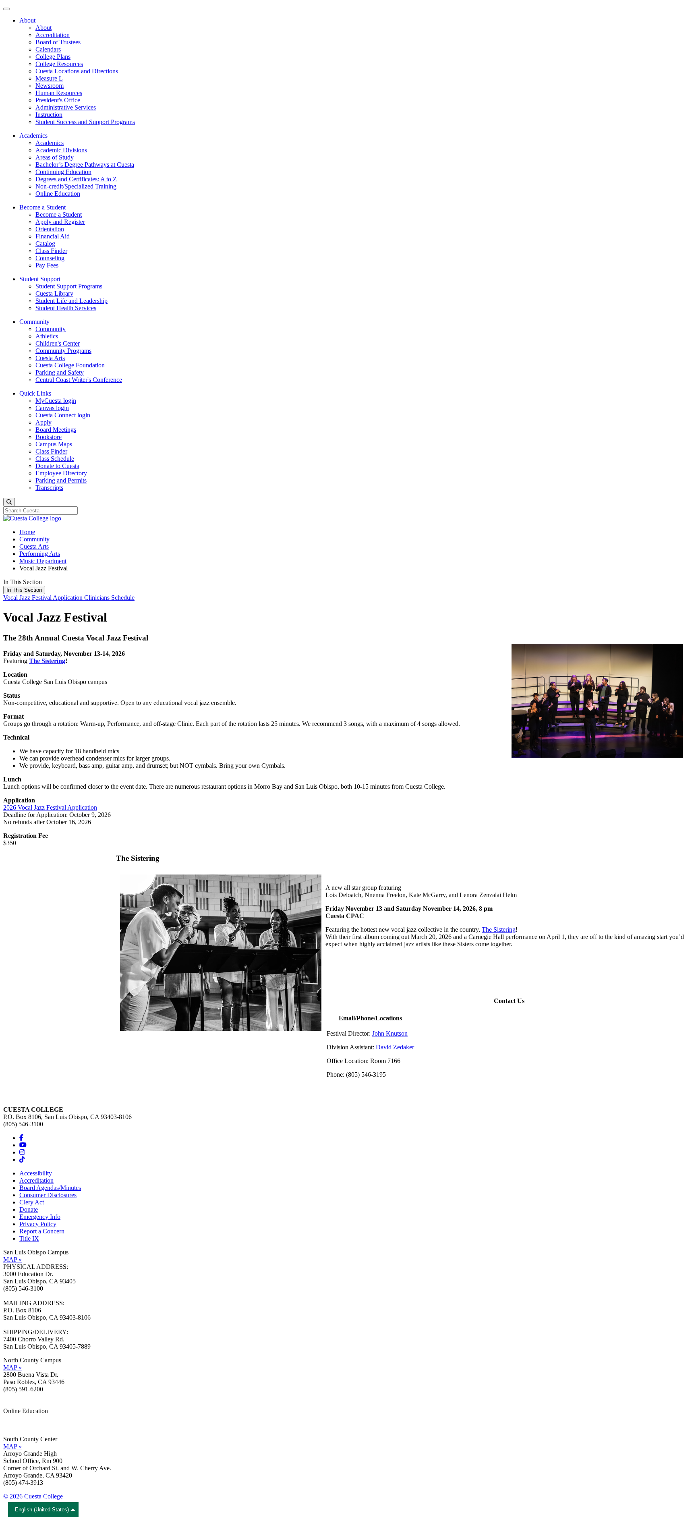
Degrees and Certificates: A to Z (76, 179)
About (43, 27)
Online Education (57, 193)
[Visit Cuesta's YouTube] (23, 1145)
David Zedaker (395, 1047)
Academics (49, 142)
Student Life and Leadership (71, 300)
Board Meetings (55, 429)
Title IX (29, 1238)
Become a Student (58, 214)
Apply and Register (60, 221)
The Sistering (47, 660)
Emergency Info (39, 1216)
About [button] (27, 20)
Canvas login (52, 407)
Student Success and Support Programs (85, 121)
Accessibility (35, 1173)
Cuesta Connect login (62, 415)
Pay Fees (46, 265)
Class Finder (51, 250)
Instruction (48, 114)
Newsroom (49, 85)
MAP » (12, 1259)
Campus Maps (53, 444)
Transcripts (49, 487)
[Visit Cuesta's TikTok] (22, 1159)
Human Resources (58, 92)
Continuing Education (63, 171)
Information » (20, 1418)
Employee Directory (61, 473)
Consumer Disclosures (48, 1195)
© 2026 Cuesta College (33, 1496)
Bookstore (48, 436)
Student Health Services (65, 308)
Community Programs (63, 350)
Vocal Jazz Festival (28, 597)
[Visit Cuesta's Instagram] (22, 1152)
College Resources (59, 63)
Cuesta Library (54, 293)
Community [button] (34, 321)
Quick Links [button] (35, 393)
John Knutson (390, 1033)
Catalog (45, 243)
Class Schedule (54, 458)
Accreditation (52, 34)
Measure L (49, 78)
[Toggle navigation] (6, 9)
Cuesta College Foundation (70, 365)
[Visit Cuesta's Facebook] (21, 1137)
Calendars (48, 49)
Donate (28, 1209)
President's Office (57, 100)
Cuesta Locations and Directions (76, 71)
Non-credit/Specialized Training (75, 186)
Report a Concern (41, 1231)
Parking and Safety (59, 372)
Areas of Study (54, 157)
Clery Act (31, 1202)
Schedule (123, 597)
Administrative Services (65, 107)
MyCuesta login (55, 400)
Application (68, 597)
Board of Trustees (58, 42)
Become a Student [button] (42, 207)
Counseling (49, 258)
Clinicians (97, 597)
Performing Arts (39, 553)
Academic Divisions (61, 150)
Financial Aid (52, 236)
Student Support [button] (39, 279)
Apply (43, 422)
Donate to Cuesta (57, 465)
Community (50, 328)
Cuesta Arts (50, 357)
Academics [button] (33, 135)
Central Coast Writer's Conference (78, 379)
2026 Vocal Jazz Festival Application (50, 807)
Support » (15, 1425)
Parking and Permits (61, 480)
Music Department (42, 560)
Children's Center (57, 343)
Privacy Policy (37, 1224)
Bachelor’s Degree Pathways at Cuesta (84, 164)
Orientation (49, 229)
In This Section (24, 590)
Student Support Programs (68, 286)
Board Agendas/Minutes (50, 1187)
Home (27, 531)
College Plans (52, 56)
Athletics (46, 336)
